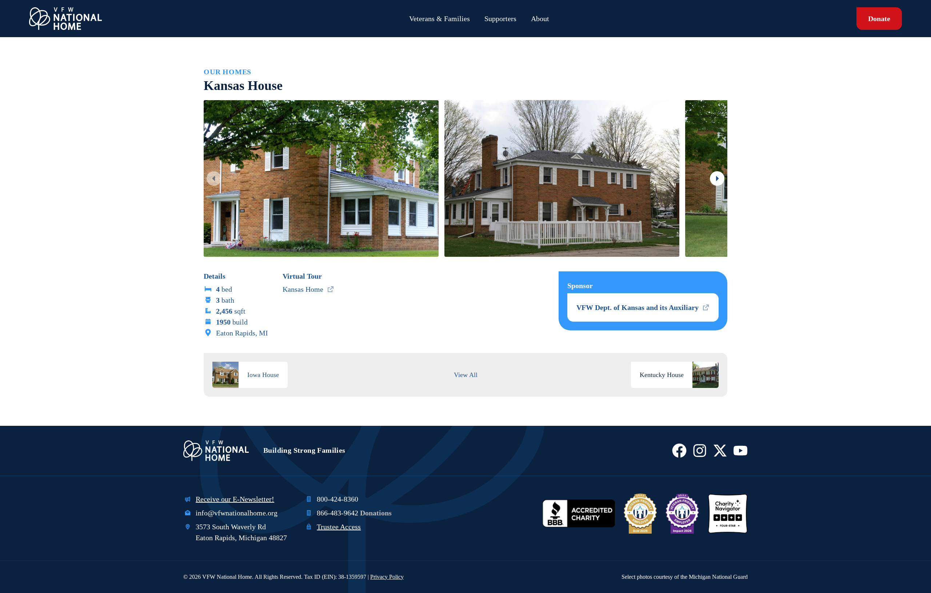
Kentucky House (662, 374)
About (540, 19)
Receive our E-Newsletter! (235, 499)
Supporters (500, 19)
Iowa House (263, 374)
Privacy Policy (387, 577)
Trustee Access (339, 527)
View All (466, 374)
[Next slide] (717, 178)
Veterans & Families (439, 19)
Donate (879, 19)
